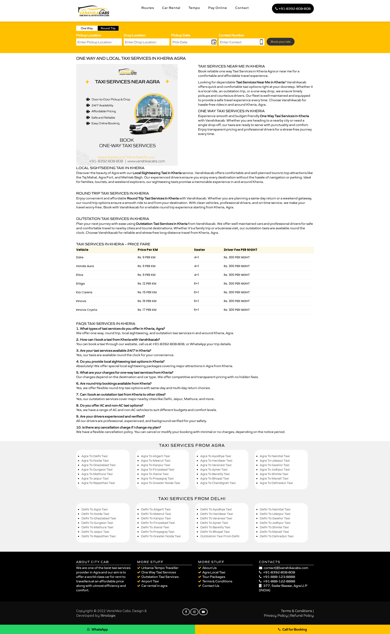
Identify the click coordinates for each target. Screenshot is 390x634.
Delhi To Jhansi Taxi (155, 527)
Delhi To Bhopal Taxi (215, 532)
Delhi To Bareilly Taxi (215, 527)
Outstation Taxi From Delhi (219, 536)
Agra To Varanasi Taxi (216, 465)
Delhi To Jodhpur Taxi (275, 523)
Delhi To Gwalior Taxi (275, 518)
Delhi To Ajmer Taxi (214, 523)
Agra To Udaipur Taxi (275, 460)
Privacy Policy (276, 616)
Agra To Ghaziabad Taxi (98, 465)
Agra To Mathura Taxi (97, 474)
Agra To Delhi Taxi (94, 456)
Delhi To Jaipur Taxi (95, 532)
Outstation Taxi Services (160, 577)
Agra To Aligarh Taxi (155, 456)
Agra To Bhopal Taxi (214, 478)
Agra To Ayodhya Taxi (215, 456)
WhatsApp (100, 629)
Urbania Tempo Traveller (160, 568)
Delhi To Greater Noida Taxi (161, 536)
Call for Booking (294, 629)
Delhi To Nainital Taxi (275, 509)
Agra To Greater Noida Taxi (160, 483)
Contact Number (231, 35)
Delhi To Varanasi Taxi (216, 518)
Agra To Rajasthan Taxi (98, 483)
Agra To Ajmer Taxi (214, 469)
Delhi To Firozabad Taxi (158, 523)
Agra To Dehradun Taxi (276, 483)
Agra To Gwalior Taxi (274, 465)
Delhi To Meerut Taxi (156, 514)
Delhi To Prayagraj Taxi (157, 532)
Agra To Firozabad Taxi (157, 469)
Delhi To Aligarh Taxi (156, 509)
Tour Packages (213, 577)
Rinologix (108, 616)
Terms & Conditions (217, 581)
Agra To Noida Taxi (95, 460)
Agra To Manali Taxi (274, 478)
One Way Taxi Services (158, 572)
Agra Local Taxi (213, 572)
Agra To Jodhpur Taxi (275, 469)
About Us (209, 568)
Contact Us (210, 586)
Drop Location (135, 35)
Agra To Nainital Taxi (275, 456)
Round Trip (108, 28)
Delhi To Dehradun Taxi (277, 536)
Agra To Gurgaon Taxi (97, 469)
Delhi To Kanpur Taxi (156, 518)
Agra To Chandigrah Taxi (218, 483)
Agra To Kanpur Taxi (155, 465)
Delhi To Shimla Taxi (274, 527)
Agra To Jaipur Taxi (95, 478)
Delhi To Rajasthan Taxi (98, 536)
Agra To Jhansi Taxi (155, 474)
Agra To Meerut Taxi (155, 460)
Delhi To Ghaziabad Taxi (98, 518)
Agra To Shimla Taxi (274, 474)
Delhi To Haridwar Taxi (216, 514)
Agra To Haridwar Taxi (216, 460)
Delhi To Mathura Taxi (97, 527)
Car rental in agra (154, 586)
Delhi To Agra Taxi (94, 509)
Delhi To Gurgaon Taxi (97, 523)
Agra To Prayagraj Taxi (157, 478)
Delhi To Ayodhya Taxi (216, 509)
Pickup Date (180, 35)
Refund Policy (302, 616)
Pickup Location (88, 35)
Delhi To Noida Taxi (95, 514)
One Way (87, 28)
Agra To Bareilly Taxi (215, 474)
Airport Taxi (150, 581)
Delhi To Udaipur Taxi (275, 514)
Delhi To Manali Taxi (274, 532)
